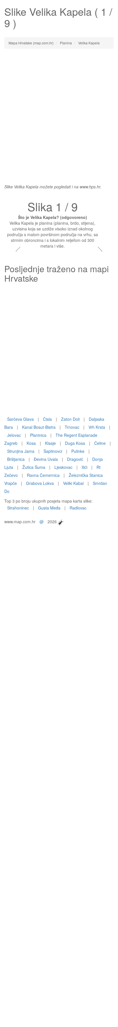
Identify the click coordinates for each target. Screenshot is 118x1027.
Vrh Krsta (96, 427)
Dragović (75, 459)
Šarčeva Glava (20, 419)
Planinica (38, 435)
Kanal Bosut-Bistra (39, 427)
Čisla (47, 419)
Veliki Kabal (73, 483)
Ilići (84, 467)
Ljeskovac (63, 467)
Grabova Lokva (40, 483)
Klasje (50, 443)
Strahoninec (18, 508)
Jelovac (14, 435)
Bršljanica (16, 459)
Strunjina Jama (20, 451)
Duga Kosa (75, 443)
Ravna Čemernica (43, 475)
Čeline (100, 443)
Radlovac (78, 508)
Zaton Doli (70, 419)
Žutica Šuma (33, 467)
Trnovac (72, 427)
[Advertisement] (59, 113)
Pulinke (77, 451)
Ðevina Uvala (46, 459)
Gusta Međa (49, 508)
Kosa (31, 443)
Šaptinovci (53, 451)
